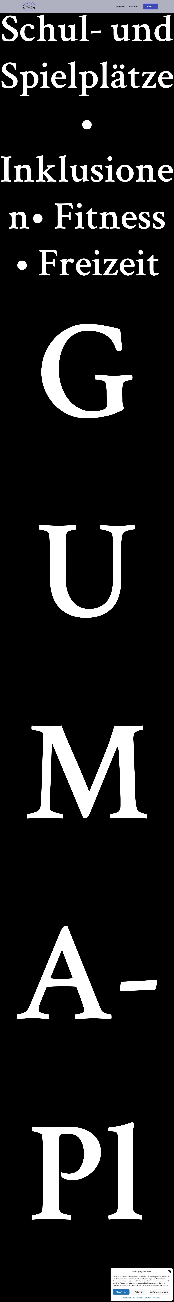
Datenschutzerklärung (143, 1297)
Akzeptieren (121, 1292)
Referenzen (134, 6)
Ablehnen (139, 1292)
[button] (169, 1271)
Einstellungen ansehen (159, 1292)
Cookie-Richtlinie (129, 1297)
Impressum (156, 1297)
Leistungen (120, 6)
